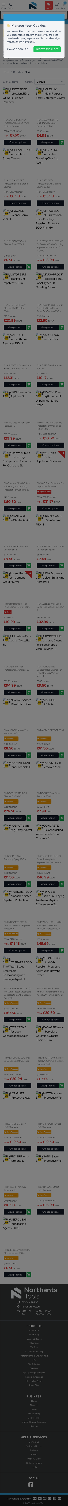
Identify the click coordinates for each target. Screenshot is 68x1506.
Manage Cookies (17, 49)
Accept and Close (47, 49)
